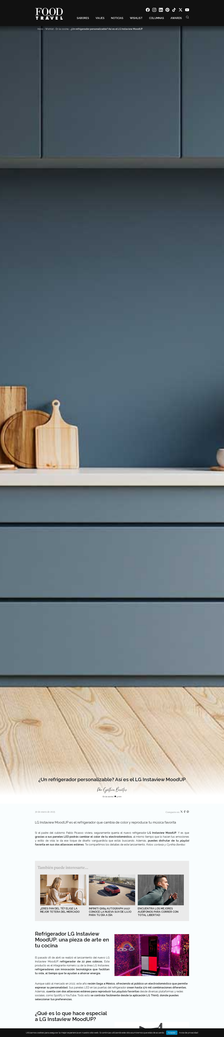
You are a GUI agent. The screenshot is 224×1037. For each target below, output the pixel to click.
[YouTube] (187, 10)
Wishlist (136, 18)
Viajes (100, 18)
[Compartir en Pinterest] (187, 812)
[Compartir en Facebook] (184, 812)
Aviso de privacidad (188, 1032)
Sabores (83, 18)
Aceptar (172, 1032)
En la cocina (62, 29)
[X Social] (181, 10)
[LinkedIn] (161, 10)
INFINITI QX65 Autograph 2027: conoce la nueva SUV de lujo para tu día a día (110, 912)
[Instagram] (154, 10)
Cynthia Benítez (115, 790)
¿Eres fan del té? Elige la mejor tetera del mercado (60, 910)
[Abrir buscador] (187, 17)
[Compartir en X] (181, 812)
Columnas (156, 18)
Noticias (117, 18)
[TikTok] (174, 10)
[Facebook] (148, 10)
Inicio (40, 29)
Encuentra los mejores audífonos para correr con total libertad (158, 912)
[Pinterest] (167, 10)
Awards (176, 18)
